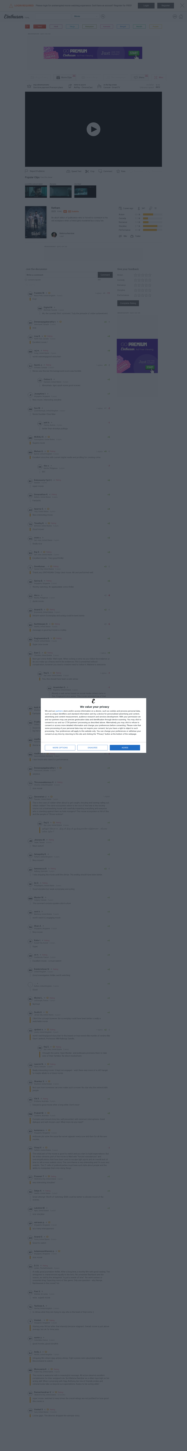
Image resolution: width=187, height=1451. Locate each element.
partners (59, 711)
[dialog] (93, 725)
